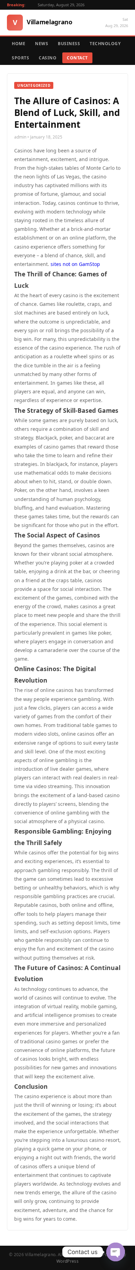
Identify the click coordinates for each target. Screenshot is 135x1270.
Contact (77, 58)
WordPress (67, 1261)
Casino (47, 58)
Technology (105, 44)
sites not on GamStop (75, 264)
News (41, 44)
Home (18, 44)
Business (69, 44)
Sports (20, 58)
